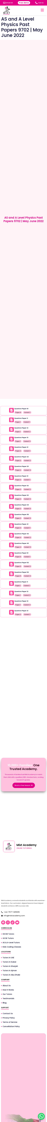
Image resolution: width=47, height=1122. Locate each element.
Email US (9, 3)
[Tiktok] (12, 922)
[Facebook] (3, 922)
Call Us (40, 3)
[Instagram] (8, 922)
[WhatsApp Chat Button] (41, 1116)
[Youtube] (17, 922)
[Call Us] (36, 3)
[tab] (23, 402)
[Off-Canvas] (42, 10)
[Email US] (4, 3)
